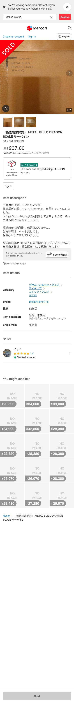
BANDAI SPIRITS (38, 301)
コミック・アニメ (39, 291)
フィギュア (35, 288)
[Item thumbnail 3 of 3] (31, 122)
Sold (37, 696)
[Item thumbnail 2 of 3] (19, 122)
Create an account (13, 36)
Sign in (32, 36)
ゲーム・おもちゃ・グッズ (44, 284)
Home (6, 515)
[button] (69, 28)
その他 (33, 295)
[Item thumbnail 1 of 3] (8, 122)
